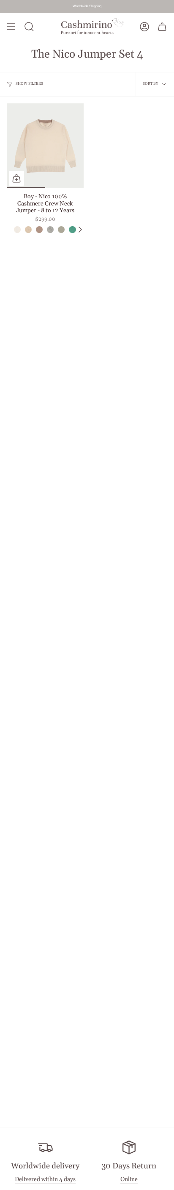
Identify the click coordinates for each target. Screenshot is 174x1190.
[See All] (80, 229)
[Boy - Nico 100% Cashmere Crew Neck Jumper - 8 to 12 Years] (45, 145)
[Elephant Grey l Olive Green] (61, 229)
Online (129, 1179)
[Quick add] (16, 178)
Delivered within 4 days (45, 1179)
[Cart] (162, 27)
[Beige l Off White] (28, 229)
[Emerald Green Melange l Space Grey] (72, 229)
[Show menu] (11, 27)
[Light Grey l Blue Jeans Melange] (50, 229)
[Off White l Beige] (17, 229)
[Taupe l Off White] (39, 229)
